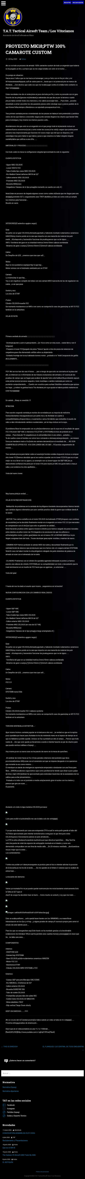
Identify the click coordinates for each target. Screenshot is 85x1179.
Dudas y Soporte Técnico (16, 1116)
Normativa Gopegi (9, 1087)
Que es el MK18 (9, 1148)
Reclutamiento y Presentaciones (15, 1140)
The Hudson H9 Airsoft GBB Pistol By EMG (19, 1155)
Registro (67, 2)
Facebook (11, 1105)
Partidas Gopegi (13, 1112)
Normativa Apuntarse (11, 1091)
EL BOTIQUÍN (8, 1162)
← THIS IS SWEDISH (9, 1046)
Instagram (11, 1109)
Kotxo (23, 59)
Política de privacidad (42, 1171)
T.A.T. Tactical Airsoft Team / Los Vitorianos (38, 30)
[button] (4, 3)
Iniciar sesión (78, 2)
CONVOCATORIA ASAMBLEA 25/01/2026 (19, 1133)
